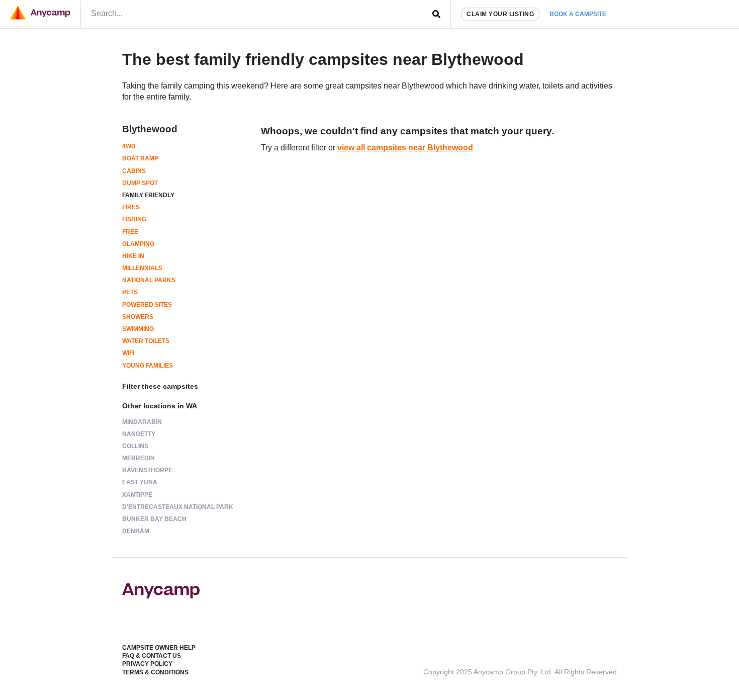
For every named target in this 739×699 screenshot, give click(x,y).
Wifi (128, 353)
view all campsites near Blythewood (405, 147)
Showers (137, 316)
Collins (135, 446)
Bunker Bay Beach (154, 518)
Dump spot (140, 183)
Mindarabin (142, 421)
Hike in (133, 255)
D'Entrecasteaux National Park (177, 506)
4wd (129, 146)
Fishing (134, 219)
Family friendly (148, 195)
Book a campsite (577, 14)
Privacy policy (147, 663)
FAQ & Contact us (151, 655)
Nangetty (138, 434)
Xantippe (137, 494)
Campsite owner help (159, 647)
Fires (131, 207)
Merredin (138, 458)
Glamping (138, 243)
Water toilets (145, 340)
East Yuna (139, 482)
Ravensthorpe (147, 470)
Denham (135, 531)
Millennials (142, 268)
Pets (130, 292)
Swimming (138, 328)
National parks (148, 280)
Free (130, 231)
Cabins (134, 170)
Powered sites (147, 304)
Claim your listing (500, 14)
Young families (147, 365)
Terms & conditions (155, 672)
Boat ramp (140, 158)
